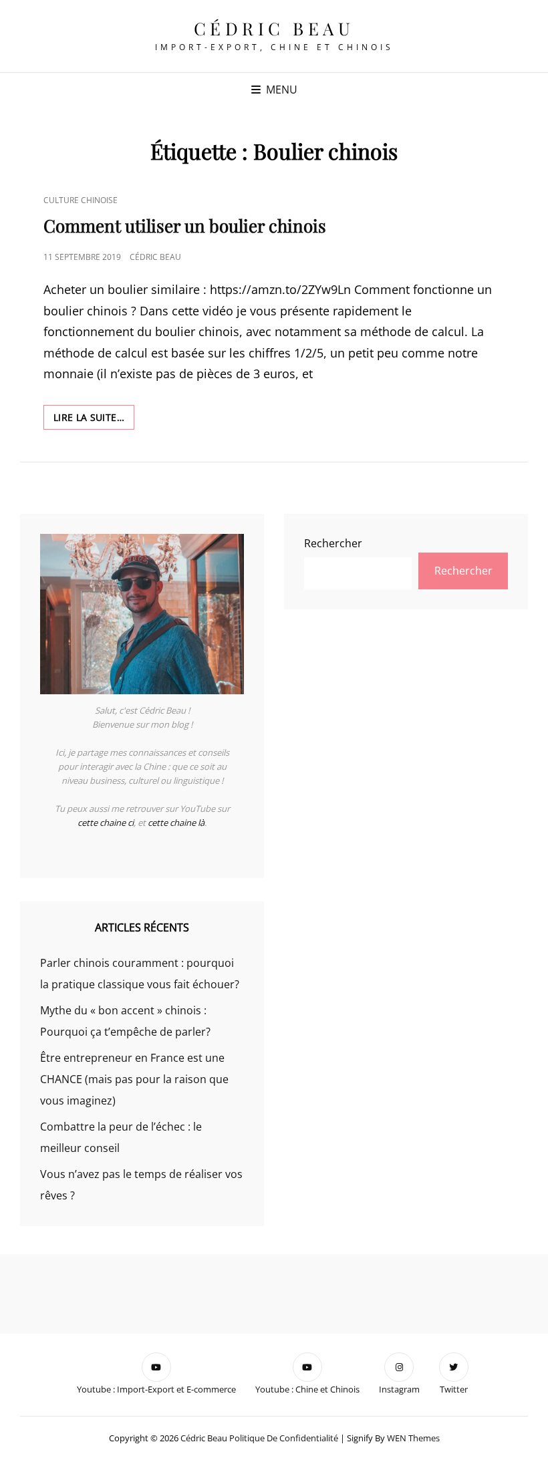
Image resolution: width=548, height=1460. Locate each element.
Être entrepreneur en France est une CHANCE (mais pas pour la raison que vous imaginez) (134, 1079)
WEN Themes (413, 1438)
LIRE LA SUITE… (93, 420)
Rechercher (333, 543)
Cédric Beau (274, 28)
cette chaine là (176, 823)
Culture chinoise (80, 200)
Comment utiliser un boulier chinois (184, 225)
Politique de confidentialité (283, 1438)
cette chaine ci (106, 823)
